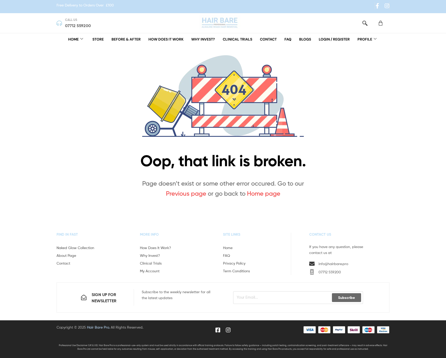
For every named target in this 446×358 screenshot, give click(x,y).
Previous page (186, 193)
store (98, 39)
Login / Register (334, 39)
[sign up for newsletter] (83, 297)
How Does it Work (166, 39)
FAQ (287, 39)
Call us (71, 20)
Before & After (126, 39)
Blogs (305, 39)
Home (73, 39)
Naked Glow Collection (75, 247)
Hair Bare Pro (98, 327)
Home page (263, 193)
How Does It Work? (155, 247)
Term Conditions (236, 271)
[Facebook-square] (217, 329)
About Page (66, 255)
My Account (150, 271)
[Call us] (59, 23)
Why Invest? (203, 39)
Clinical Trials (237, 39)
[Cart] (380, 23)
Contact (268, 39)
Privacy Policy (234, 263)
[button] (365, 23)
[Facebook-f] (377, 5)
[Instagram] (387, 5)
